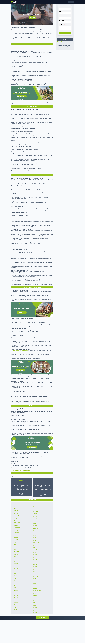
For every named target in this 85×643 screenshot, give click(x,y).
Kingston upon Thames (37, 590)
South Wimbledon (36, 550)
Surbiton (35, 591)
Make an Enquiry (42, 617)
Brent (34, 530)
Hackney (15, 549)
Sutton (34, 568)
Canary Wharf (16, 532)
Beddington (35, 549)
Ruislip (34, 605)
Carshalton (35, 562)
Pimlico (34, 506)
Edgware (35, 566)
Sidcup (15, 566)
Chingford (16, 568)
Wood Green (16, 594)
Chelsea (35, 513)
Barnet (34, 544)
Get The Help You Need (32, 106)
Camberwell (16, 587)
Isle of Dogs (16, 539)
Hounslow (35, 595)
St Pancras (16, 590)
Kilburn (34, 523)
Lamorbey (16, 563)
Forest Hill (16, 592)
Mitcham (35, 547)
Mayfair (15, 607)
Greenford (35, 588)
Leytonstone (16, 525)
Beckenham (16, 611)
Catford (15, 576)
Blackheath (16, 553)
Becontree (19, 470)
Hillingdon (35, 610)
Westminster (16, 597)
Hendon (34, 537)
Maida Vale (35, 516)
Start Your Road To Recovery (32, 473)
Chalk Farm (16, 609)
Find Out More (32, 405)
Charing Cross (16, 595)
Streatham (35, 518)
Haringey (15, 588)
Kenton (34, 571)
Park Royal (35, 559)
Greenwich (16, 546)
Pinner (34, 600)
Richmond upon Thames (38, 574)
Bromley (15, 529)
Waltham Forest (17, 554)
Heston (34, 598)
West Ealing (35, 576)
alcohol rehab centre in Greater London (20, 350)
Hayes (34, 602)
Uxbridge (35, 612)
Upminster (16, 573)
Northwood (35, 609)
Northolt (34, 593)
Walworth (15, 580)
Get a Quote (32, 17)
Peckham (15, 575)
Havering (15, 561)
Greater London (17, 527)
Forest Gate (27, 470)
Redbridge (16, 517)
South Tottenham (17, 570)
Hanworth (35, 603)
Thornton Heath (36, 526)
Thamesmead (16, 515)
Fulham (34, 532)
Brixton (15, 604)
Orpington (35, 514)
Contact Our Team (32, 499)
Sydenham (16, 602)
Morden (34, 557)
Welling (15, 542)
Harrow (34, 585)
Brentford (35, 569)
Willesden (35, 535)
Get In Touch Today (32, 44)
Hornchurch (16, 558)
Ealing (34, 578)
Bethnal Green (16, 551)
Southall (35, 597)
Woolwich (16, 518)
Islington (15, 578)
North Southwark (17, 582)
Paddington (35, 511)
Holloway (15, 585)
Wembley (35, 564)
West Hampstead (36, 521)
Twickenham (35, 586)
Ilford (12, 470)
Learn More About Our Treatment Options (32, 287)
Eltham (15, 556)
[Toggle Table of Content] (21, 48)
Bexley (15, 571)
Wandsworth (35, 528)
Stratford (15, 520)
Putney (34, 540)
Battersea (35, 520)
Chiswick (35, 556)
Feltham (35, 607)
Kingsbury (35, 554)
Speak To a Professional (32, 175)
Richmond (35, 573)
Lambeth (15, 606)
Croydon (35, 538)
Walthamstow (16, 537)
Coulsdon (35, 581)
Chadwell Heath (17, 522)
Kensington (35, 525)
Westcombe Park (17, 530)
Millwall (15, 541)
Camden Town (16, 599)
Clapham (35, 508)
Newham (15, 470)
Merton (34, 545)
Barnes (34, 552)
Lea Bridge (16, 547)
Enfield (34, 509)
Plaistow (23, 470)
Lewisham (16, 559)
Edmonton (16, 583)
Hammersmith (36, 542)
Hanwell (35, 583)
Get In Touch (65, 39)
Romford (15, 544)
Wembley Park (36, 561)
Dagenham (16, 523)
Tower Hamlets (17, 535)
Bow (14, 534)
